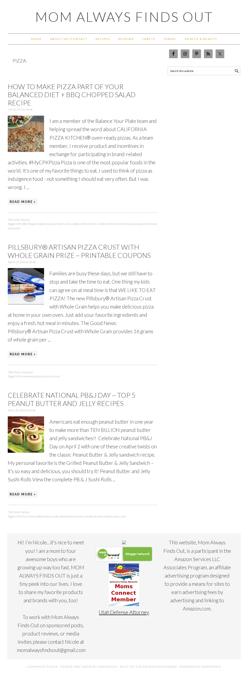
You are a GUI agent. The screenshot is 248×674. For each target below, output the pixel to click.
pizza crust (54, 376)
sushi (123, 516)
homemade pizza (31, 376)
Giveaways (27, 372)
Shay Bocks (107, 666)
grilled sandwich (45, 516)
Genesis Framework (159, 666)
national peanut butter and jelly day (78, 516)
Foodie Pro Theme (76, 666)
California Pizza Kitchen (84, 223)
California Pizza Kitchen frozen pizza (118, 223)
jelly (56, 516)
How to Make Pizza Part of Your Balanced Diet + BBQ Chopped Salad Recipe (72, 94)
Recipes (25, 512)
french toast (28, 516)
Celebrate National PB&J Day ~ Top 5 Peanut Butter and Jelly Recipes (71, 399)
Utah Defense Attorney (124, 612)
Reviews (25, 219)
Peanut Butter (105, 516)
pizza (17, 228)
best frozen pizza (61, 223)
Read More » (23, 202)
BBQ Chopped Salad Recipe (36, 223)
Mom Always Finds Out (124, 17)
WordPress (211, 666)
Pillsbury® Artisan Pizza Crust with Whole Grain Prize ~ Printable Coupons (79, 251)
